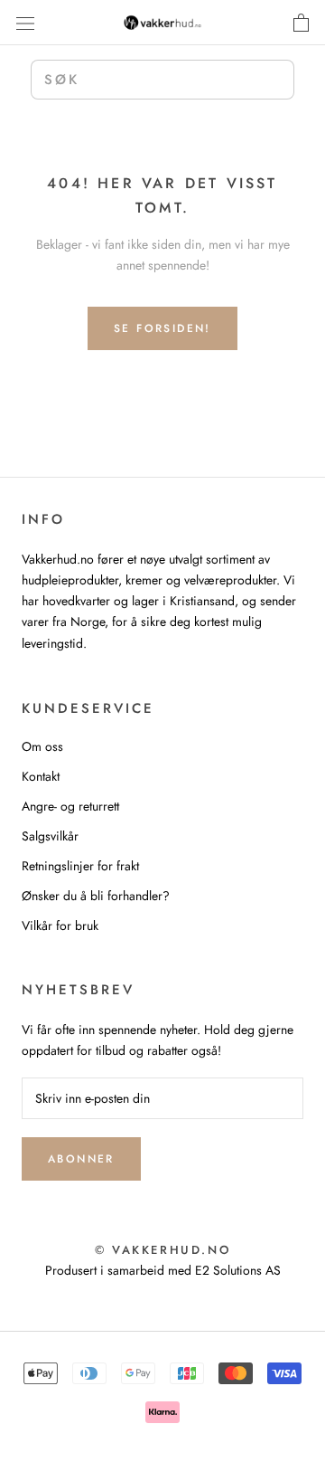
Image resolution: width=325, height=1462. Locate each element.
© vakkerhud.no (162, 1249)
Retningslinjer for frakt (80, 866)
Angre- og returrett (70, 806)
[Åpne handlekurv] (301, 23)
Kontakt (41, 776)
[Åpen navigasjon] (25, 22)
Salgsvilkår (50, 836)
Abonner (81, 1159)
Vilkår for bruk (60, 925)
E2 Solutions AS (238, 1270)
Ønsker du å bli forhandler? (96, 896)
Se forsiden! (162, 328)
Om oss (42, 746)
